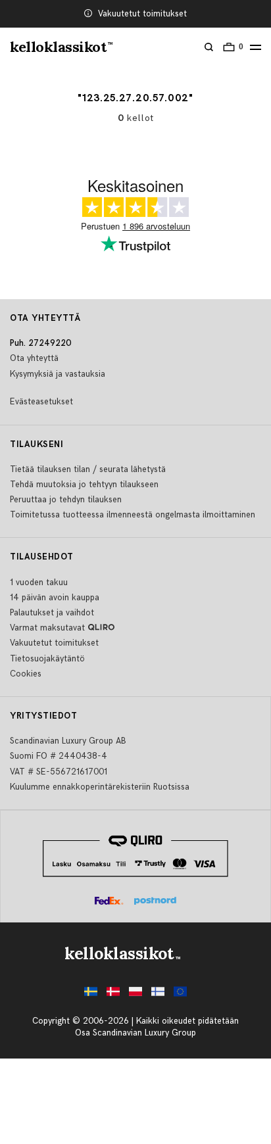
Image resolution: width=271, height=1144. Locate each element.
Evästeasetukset (41, 401)
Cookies (25, 674)
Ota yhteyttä (34, 358)
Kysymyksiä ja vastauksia (57, 374)
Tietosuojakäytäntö (47, 659)
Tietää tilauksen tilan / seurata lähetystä (88, 469)
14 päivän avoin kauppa (54, 597)
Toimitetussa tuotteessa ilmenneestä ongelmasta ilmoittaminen (132, 515)
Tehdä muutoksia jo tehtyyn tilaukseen (84, 484)
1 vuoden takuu (39, 582)
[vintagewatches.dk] (113, 995)
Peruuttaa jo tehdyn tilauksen (66, 499)
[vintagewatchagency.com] (180, 995)
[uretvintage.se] (91, 995)
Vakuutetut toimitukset (142, 14)
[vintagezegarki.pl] (135, 995)
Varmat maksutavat (47, 628)
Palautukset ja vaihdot (52, 613)
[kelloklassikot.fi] (158, 995)
